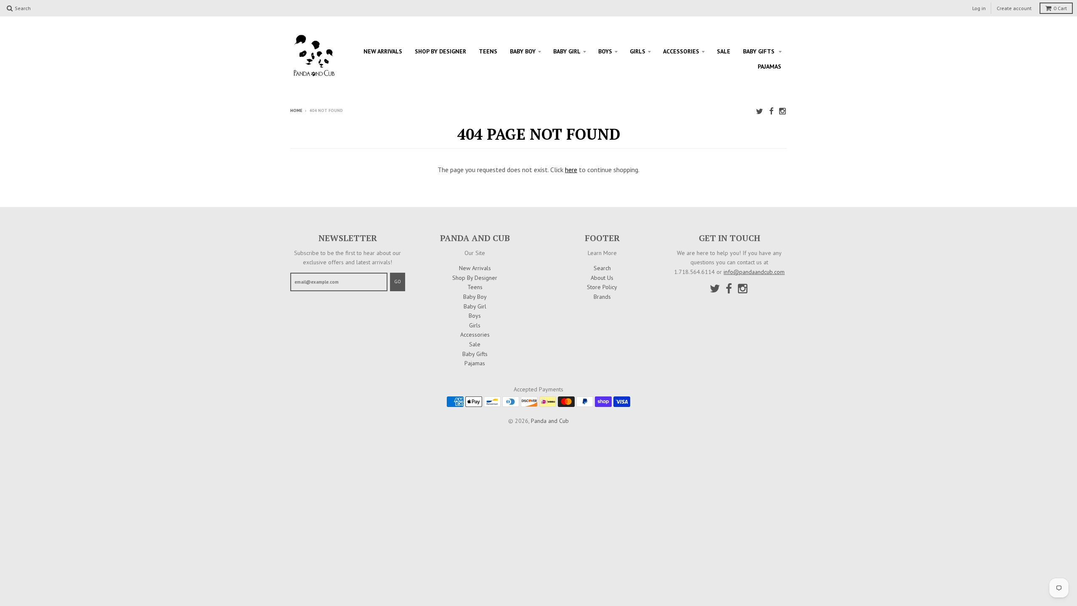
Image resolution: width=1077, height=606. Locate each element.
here (571, 169)
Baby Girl (567, 51)
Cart (1060, 8)
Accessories (681, 51)
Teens (488, 51)
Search (602, 268)
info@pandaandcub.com (754, 272)
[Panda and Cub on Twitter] (759, 111)
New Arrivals (382, 51)
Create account (1014, 8)
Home (296, 110)
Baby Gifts (759, 51)
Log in (979, 8)
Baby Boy (523, 51)
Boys (605, 51)
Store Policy (602, 287)
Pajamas (769, 66)
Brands (602, 296)
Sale (723, 51)
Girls (637, 51)
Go (397, 281)
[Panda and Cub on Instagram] (783, 111)
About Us (602, 278)
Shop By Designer (440, 51)
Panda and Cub (550, 421)
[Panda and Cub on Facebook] (771, 111)
